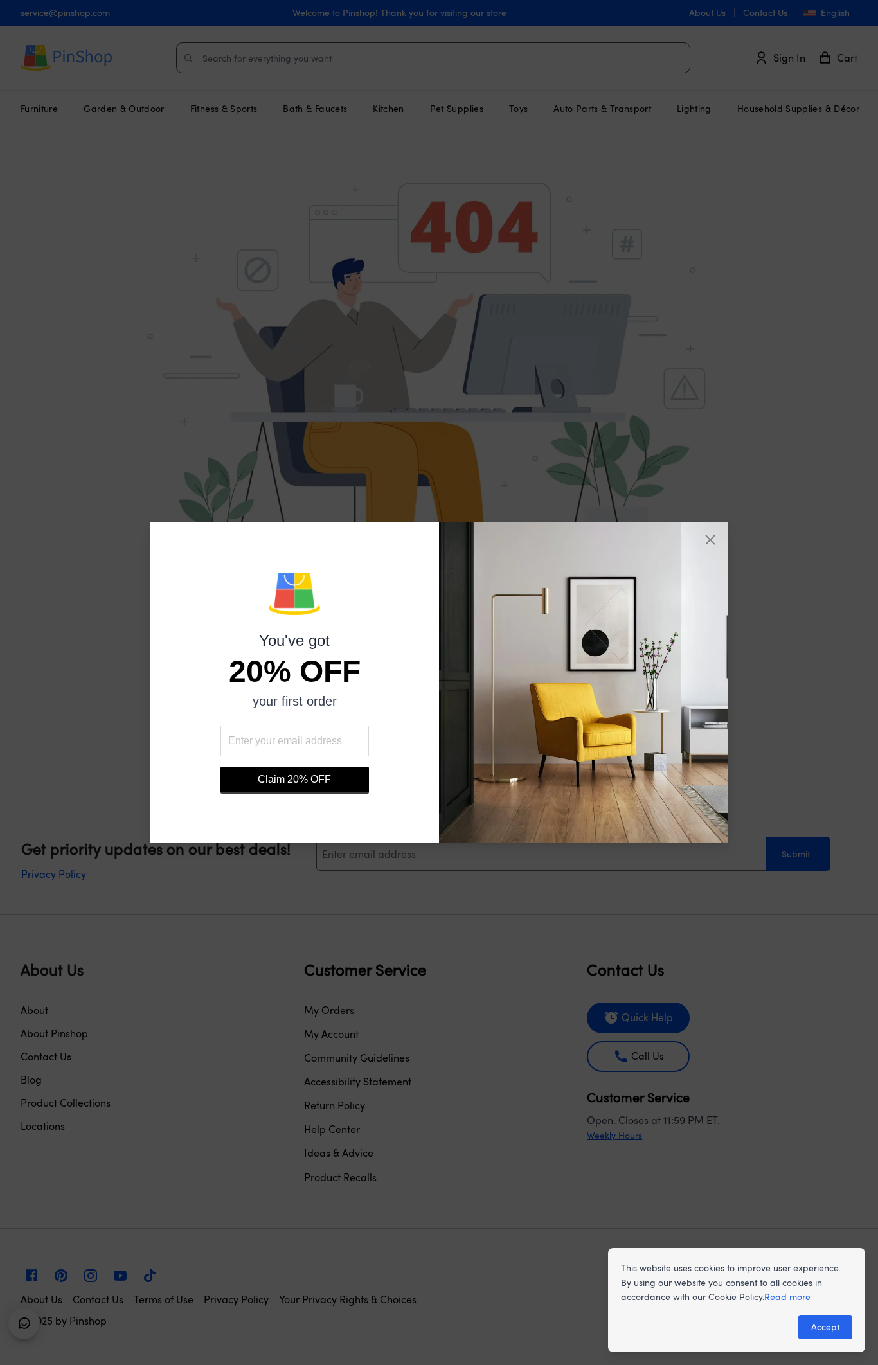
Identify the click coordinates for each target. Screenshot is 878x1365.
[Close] (710, 540)
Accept (825, 1327)
